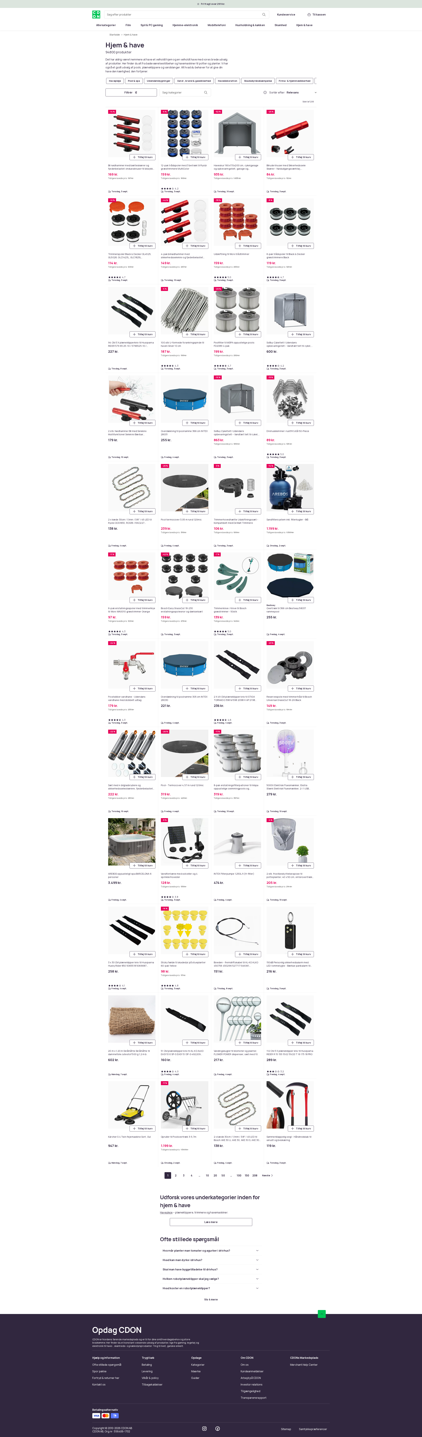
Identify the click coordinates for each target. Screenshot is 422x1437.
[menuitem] (106, 25)
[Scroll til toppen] (322, 1314)
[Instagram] (204, 1429)
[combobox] (186, 14)
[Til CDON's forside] (96, 14)
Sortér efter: (277, 92)
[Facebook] (217, 1429)
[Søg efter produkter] (264, 14)
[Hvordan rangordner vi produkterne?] (265, 92)
